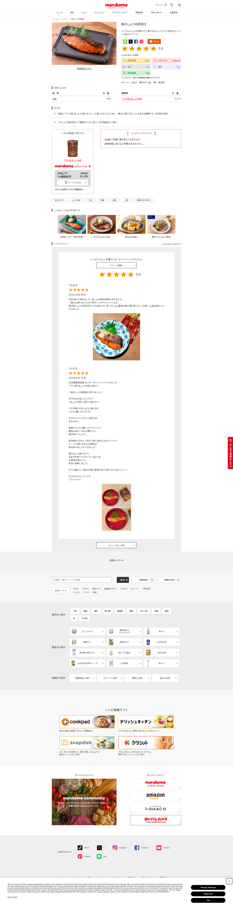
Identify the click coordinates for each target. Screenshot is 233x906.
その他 (84, 618)
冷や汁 (76, 588)
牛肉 (75, 611)
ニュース (59, 12)
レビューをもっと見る (116, 545)
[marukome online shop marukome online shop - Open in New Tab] (155, 784)
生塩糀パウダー (110, 588)
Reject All (208, 894)
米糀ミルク (96, 588)
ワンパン (86, 592)
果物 (167, 611)
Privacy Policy (13, 897)
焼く (149, 82)
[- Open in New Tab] (171, 5)
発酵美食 (139, 12)
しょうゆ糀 (76, 200)
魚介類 (161, 82)
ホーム (55, 19)
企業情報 (173, 12)
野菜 (131, 611)
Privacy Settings (208, 887)
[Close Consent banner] (229, 881)
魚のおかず (59, 200)
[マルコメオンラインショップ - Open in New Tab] (72, 162)
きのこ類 (144, 611)
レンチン (76, 592)
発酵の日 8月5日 (143, 200)
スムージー (134, 588)
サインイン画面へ (117, 265)
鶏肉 (96, 611)
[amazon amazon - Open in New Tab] (155, 796)
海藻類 (120, 611)
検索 (180, 5)
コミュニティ (99, 12)
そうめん (85, 588)
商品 (72, 12)
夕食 (126, 200)
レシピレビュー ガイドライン (171, 244)
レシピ (84, 12)
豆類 (156, 611)
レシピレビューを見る (130, 54)
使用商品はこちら (84, 68)
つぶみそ (123, 588)
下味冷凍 (146, 588)
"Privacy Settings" (161, 890)
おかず (134, 82)
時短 (95, 592)
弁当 (90, 200)
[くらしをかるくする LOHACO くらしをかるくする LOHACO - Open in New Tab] (155, 808)
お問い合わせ (156, 12)
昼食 (114, 200)
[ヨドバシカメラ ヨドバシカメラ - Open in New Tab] (155, 820)
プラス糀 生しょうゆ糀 (132, 98)
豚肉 (85, 611)
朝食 (102, 200)
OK (208, 900)
